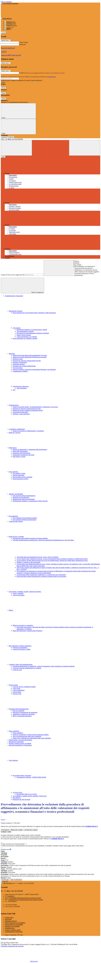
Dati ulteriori (17, 798)
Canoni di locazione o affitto (21, 649)
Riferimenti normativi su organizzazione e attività (32, 329)
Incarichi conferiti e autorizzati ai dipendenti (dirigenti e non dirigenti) (34, 369)
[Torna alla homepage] (50, 139)
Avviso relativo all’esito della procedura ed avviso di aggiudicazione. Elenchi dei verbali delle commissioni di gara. (52, 560)
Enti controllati (13, 472)
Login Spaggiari (51, 76)
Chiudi (3, 88)
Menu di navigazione (37, 292)
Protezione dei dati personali (21, 799)
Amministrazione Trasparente (14, 296)
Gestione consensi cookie (13, 930)
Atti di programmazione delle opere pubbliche (27, 736)
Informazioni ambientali (16, 742)
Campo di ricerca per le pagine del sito (13, 275)
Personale (12, 353)
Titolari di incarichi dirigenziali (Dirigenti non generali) (30, 357)
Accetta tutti (31, 830)
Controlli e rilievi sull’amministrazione (21, 664)
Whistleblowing (10, 928)
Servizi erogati (13, 685)
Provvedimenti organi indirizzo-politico (25, 518)
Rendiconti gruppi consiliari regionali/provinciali (28, 410)
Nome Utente (23, 42)
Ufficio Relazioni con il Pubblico (15, 923)
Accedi (4, 32)
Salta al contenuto (6, 1)
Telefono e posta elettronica (21, 414)
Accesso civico (17, 792)
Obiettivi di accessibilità (12, 926)
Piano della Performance (20, 451)
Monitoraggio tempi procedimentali (24, 499)
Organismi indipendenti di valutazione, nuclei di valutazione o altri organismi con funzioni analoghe (44, 666)
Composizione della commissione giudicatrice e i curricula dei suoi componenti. (41, 574)
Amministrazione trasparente (13, 931)
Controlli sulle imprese (16, 521)
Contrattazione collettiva (20, 371)
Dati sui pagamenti (18, 710)
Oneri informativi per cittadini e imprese (25, 338)
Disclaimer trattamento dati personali (12, 946)
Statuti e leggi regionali (24, 335)
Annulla (4, 137)
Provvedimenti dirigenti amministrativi (24, 519)
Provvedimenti (13, 516)
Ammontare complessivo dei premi (23, 455)
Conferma (10, 137)
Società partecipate (18, 475)
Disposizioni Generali (16, 311)
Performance (13, 448)
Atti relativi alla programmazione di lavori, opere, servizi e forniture (37, 557)
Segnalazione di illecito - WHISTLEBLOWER (31, 777)
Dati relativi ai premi (19, 456)
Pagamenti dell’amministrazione (19, 709)
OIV (14, 390)
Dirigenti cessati (18, 359)
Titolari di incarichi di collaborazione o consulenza (28, 431)
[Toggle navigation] (16, 148)
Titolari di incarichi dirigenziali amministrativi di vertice (30, 355)
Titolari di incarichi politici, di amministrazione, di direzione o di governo (35, 407)
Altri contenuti (13, 760)
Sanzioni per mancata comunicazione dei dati (27, 360)
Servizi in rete (17, 694)
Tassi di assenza (17, 368)
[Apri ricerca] (84, 148)
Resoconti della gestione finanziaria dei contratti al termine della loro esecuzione (41, 576)
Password (22, 44)
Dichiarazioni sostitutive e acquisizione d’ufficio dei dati (30, 501)
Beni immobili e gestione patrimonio (20, 646)
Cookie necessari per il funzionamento (13, 844)
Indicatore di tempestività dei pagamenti (25, 712)
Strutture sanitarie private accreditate (20, 743)
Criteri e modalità (18, 593)
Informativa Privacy (11, 921)
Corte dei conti (17, 670)
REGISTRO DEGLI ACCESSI (27, 794)
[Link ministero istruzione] (9, 3)
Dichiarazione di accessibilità (14, 924)
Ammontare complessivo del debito (24, 714)
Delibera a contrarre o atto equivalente (28, 562)
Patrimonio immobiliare (20, 647)
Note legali (8, 919)
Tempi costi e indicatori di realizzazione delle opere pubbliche (32, 738)
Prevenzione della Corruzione (22, 775)
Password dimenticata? (8, 48)
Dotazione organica (19, 364)
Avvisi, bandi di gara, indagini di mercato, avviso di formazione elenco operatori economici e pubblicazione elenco (52, 559)
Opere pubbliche (14, 731)
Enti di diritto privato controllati (22, 477)
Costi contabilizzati (18, 690)
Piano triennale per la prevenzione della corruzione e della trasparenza (34, 313)
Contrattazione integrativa (21, 386)
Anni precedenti (22, 388)
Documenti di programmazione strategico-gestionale (33, 333)
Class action (16, 688)
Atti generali (17, 328)
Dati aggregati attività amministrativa (24, 495)
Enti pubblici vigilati (19, 473)
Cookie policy (9, 917)
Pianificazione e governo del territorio (20, 740)
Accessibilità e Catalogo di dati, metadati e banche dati (29, 796)
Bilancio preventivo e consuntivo (23, 625)
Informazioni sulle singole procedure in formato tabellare (30, 538)
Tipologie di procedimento (21, 497)
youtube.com (5, 849)
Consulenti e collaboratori (17, 429)
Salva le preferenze (16, 879)
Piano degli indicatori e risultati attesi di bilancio (27, 630)
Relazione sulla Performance (21, 453)
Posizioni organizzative (20, 362)
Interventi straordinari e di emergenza (20, 745)
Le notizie (78, 264)
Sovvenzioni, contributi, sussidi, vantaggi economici (25, 591)
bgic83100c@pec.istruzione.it (25, 900)
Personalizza (5, 830)
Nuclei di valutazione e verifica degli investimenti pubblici (31, 734)
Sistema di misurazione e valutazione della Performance (30, 449)
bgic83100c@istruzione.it (25, 898)
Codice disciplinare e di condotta (27, 337)
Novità (77, 263)
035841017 (11, 896)
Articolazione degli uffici (20, 412)
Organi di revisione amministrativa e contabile (27, 668)
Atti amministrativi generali (25, 331)
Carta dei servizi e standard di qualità (24, 686)
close (3, 156)
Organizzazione (14, 405)
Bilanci (11, 610)
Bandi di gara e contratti (16, 536)
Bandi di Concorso (14, 432)
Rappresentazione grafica (20, 479)
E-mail (21, 73)
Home (77, 261)
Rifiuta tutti (17, 830)
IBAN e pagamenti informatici (22, 716)
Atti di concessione (18, 595)
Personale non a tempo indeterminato (24, 366)
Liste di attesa (17, 692)
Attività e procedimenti (16, 494)
